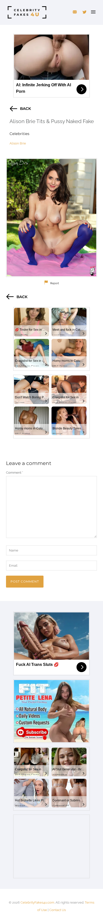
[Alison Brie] (51, 217)
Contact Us (57, 910)
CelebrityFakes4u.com (37, 902)
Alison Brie (18, 143)
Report (54, 283)
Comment (14, 472)
